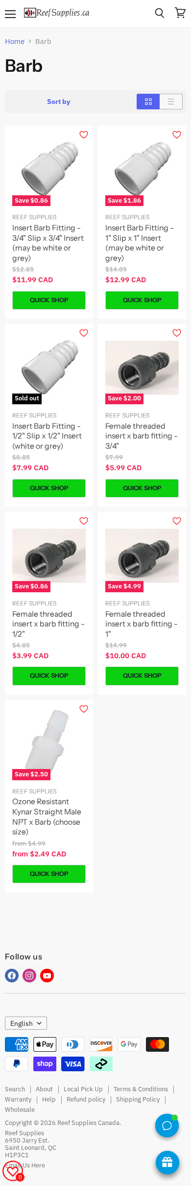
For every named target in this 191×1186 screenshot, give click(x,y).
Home (14, 41)
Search (15, 1089)
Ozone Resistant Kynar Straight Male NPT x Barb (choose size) (46, 816)
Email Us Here (25, 1165)
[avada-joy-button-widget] (167, 1162)
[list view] (171, 101)
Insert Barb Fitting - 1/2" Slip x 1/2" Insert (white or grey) (47, 436)
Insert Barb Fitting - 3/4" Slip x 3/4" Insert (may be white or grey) (48, 243)
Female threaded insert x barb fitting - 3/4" (141, 436)
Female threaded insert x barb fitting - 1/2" (48, 624)
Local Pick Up (83, 1089)
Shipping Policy (138, 1099)
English (21, 1023)
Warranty (18, 1099)
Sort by (58, 101)
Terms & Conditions (141, 1089)
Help (49, 1099)
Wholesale (20, 1109)
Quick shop (49, 300)
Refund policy (86, 1099)
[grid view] (148, 101)
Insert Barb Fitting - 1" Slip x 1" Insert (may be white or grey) (139, 243)
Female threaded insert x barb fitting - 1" (141, 624)
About (44, 1089)
